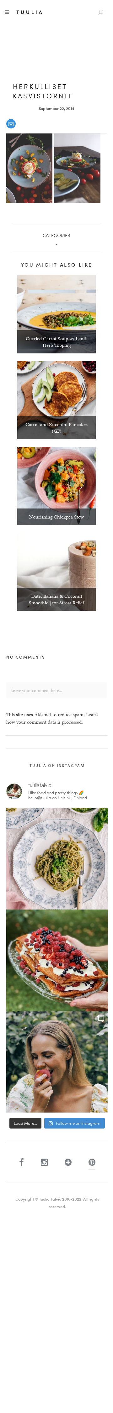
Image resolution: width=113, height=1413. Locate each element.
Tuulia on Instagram (57, 765)
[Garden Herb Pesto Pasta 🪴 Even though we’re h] (57, 859)
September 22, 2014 (56, 108)
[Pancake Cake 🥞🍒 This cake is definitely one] (57, 960)
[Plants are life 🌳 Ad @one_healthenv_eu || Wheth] (57, 1062)
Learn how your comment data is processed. (52, 718)
